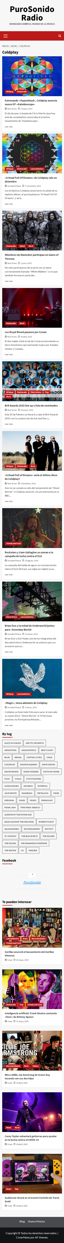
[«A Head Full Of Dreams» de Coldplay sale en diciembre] (32, 153)
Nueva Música (36, 1221)
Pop (47, 392)
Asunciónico (29, 750)
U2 (22, 850)
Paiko (33, 800)
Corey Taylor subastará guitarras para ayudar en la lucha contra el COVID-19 (31, 1138)
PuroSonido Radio (32, 13)
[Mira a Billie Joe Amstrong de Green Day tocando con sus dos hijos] (32, 1050)
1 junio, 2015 (26, 263)
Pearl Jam (10, 807)
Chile (49, 757)
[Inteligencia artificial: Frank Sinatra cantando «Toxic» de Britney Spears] (32, 989)
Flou (7, 779)
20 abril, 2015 (26, 336)
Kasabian (27, 793)
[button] (5, 35)
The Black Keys (29, 836)
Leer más (9, 126)
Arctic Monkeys (35, 743)
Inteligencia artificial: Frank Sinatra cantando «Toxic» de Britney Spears (31, 1015)
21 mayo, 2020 (22, 1021)
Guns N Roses (11, 786)
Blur (7, 757)
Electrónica (36, 392)
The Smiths (10, 850)
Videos (36, 1066)
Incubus (28, 786)
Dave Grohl (48, 764)
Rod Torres (12, 108)
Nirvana (9, 800)
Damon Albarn (28, 764)
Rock (31, 246)
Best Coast (47, 750)
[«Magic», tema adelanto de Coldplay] (32, 679)
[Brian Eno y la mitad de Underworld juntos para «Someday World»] (32, 601)
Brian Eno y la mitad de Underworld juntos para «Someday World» (30, 627)
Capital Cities (34, 757)
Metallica (42, 793)
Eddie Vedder (31, 771)
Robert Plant (46, 821)
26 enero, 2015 (27, 410)
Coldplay (9, 764)
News (25, 938)
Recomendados (38, 938)
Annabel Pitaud (14, 186)
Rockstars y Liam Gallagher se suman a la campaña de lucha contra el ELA (29, 554)
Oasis (22, 800)
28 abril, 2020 (21, 1144)
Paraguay (47, 800)
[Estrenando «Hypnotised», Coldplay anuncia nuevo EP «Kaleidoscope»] (32, 76)
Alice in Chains (12, 743)
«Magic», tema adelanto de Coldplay (26, 703)
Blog (22, 1221)
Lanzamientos (37, 168)
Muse (56, 793)
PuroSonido (32, 882)
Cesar (10, 960)
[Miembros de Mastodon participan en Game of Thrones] (32, 230)
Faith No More (51, 771)
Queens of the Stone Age (18, 814)
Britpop (9, 91)
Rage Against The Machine (19, 821)
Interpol (43, 786)
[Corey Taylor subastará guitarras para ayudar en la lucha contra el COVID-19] (32, 1112)
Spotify (49, 829)
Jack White (10, 793)
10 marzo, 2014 (31, 634)
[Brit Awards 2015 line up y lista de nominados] (32, 381)
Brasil (18, 757)
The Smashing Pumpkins (34, 843)
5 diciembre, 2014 (28, 483)
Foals (18, 779)
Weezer (33, 850)
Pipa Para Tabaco (30, 807)
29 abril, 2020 (21, 1083)
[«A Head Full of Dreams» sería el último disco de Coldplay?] (32, 451)
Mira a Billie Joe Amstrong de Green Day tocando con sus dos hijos (27, 1076)
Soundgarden (32, 829)
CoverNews (23, 1237)
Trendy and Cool (13, 543)
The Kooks (10, 843)
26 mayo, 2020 (22, 960)
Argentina (10, 750)
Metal (22, 246)
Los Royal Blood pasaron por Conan (26, 332)
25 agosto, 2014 (31, 560)
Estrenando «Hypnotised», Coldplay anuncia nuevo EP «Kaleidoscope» (31, 102)
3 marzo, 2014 (31, 707)
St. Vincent (10, 836)
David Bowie (11, 771)
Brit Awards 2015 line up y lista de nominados (31, 406)
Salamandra (11, 829)
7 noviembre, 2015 (33, 186)
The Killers (48, 836)
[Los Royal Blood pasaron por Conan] (32, 308)
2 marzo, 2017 (26, 108)
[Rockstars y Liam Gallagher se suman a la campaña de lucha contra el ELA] (32, 528)
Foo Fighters (33, 779)
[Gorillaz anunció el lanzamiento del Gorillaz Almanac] (32, 928)
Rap (16, 1189)
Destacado (22, 91)
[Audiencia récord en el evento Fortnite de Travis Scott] (32, 1174)
